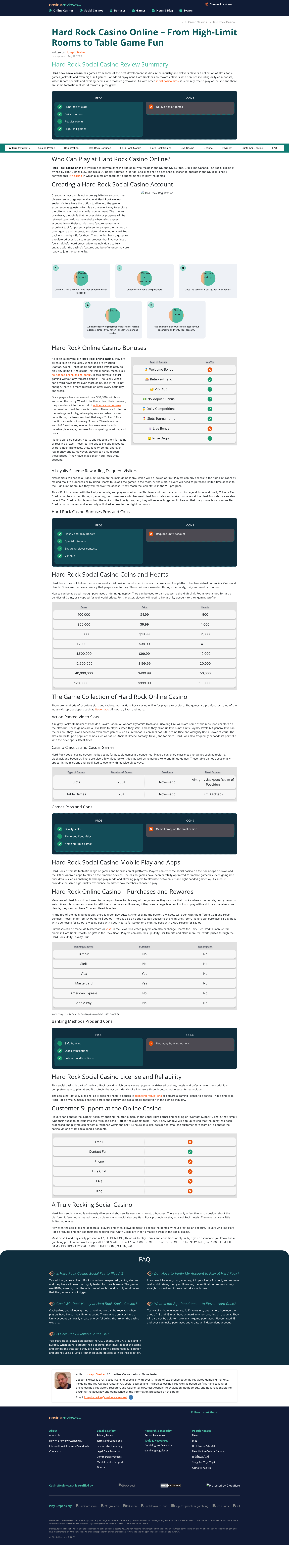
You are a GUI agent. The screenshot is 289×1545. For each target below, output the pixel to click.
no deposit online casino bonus (71, 374)
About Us (54, 1435)
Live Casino (187, 148)
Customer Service (252, 148)
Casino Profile (46, 148)
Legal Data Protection (109, 1451)
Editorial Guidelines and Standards (69, 1446)
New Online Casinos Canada (208, 1451)
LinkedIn (131, 1397)
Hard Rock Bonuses (99, 148)
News (195, 1435)
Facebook (222, 1419)
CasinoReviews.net (61, 1485)
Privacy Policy (105, 1435)
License (208, 148)
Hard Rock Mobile (130, 148)
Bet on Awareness (154, 1435)
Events (188, 10)
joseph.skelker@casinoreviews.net (105, 1397)
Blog (194, 1440)
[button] (19, 148)
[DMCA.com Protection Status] (171, 1485)
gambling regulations (148, 1095)
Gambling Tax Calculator (158, 1445)
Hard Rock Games (160, 148)
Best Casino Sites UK (204, 1446)
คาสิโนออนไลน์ (200, 1456)
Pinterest (208, 1419)
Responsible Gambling (110, 1446)
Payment (227, 148)
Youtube (215, 1419)
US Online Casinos (195, 22)
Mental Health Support (110, 1462)
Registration (71, 148)
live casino (75, 175)
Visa (108, 929)
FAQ (274, 148)
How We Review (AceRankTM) (66, 1440)
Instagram (230, 1419)
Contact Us (55, 1451)
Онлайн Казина (201, 1467)
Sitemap (101, 1467)
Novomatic (102, 709)
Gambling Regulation (156, 1450)
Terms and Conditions (109, 1440)
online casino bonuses (107, 405)
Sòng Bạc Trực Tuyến (204, 1462)
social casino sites (167, 81)
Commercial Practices (109, 1456)
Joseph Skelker (76, 52)
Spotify (237, 1419)
